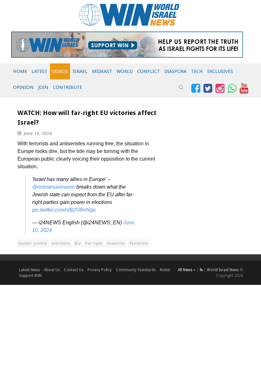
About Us (52, 270)
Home (20, 71)
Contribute (67, 87)
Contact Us (73, 270)
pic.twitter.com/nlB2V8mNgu (64, 210)
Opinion (23, 87)
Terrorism (138, 243)
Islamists (116, 243)
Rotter (165, 270)
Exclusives (220, 71)
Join (43, 87)
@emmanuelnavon (53, 187)
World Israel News (223, 270)
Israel (80, 71)
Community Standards (136, 270)
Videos (60, 71)
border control (33, 243)
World (124, 71)
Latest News (29, 270)
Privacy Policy (100, 270)
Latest (39, 71)
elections (61, 243)
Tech (197, 71)
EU (78, 243)
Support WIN (30, 275)
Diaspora (175, 71)
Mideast (102, 71)
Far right (93, 243)
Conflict (148, 71)
